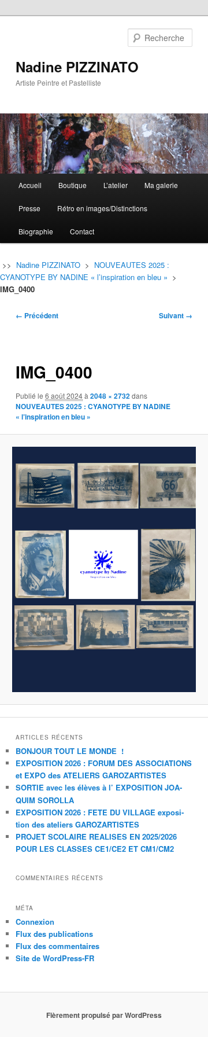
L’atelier (115, 185)
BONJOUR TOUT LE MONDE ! (70, 750)
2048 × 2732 (110, 396)
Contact (82, 231)
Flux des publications (54, 933)
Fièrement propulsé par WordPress (104, 1015)
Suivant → (175, 315)
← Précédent (37, 315)
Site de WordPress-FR (55, 958)
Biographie (35, 231)
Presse (29, 208)
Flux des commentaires (57, 945)
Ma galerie (161, 185)
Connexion (35, 921)
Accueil (30, 185)
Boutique (72, 185)
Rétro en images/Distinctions (102, 208)
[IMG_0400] (103, 569)
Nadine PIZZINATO (77, 66)
